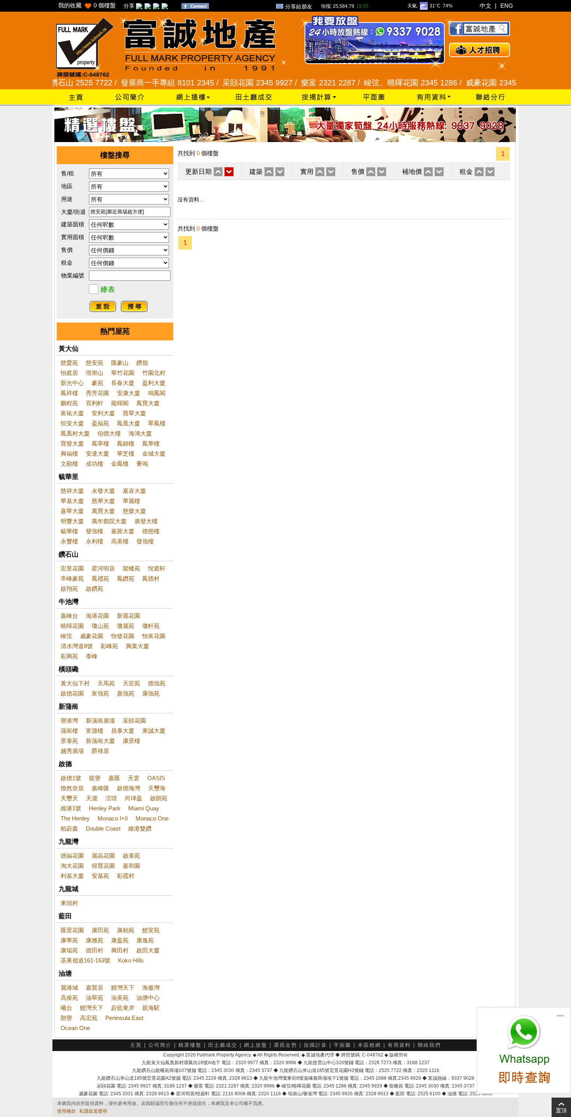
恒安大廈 (72, 423)
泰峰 (91, 656)
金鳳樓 (120, 463)
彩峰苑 (109, 646)
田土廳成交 (222, 1045)
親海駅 (151, 1007)
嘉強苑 (125, 693)
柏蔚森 (69, 828)
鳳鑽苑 (125, 578)
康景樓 (131, 740)
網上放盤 (255, 1045)
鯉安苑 (151, 930)
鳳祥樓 (69, 393)
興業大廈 (137, 646)
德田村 (94, 950)
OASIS (156, 778)
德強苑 (156, 683)
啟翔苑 (69, 588)
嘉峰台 (69, 615)
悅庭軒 (156, 568)
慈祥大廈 (72, 490)
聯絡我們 (429, 1045)
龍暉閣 (120, 403)
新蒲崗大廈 (100, 740)
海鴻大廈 (140, 433)
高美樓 (120, 541)
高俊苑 (69, 997)
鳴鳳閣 (156, 393)
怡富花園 (153, 636)
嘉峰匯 (100, 788)
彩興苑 (69, 656)
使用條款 (66, 1111)
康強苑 (151, 693)
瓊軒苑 (151, 626)
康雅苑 (94, 940)
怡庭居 (69, 372)
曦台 (66, 1007)
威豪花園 (91, 636)
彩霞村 (125, 875)
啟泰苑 (131, 855)
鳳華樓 (151, 443)
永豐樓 (69, 541)
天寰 (133, 778)
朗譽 (66, 1018)
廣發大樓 (146, 521)
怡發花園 (122, 636)
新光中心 (72, 383)
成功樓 (94, 463)
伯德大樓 (109, 433)
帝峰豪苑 (72, 578)
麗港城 (69, 987)
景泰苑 (69, 740)
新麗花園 (128, 615)
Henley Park (104, 808)
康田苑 (100, 930)
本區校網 (369, 1045)
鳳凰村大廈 (75, 433)
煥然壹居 (72, 788)
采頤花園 (134, 720)
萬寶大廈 (103, 511)
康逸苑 (145, 940)
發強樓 (94, 531)
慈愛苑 (69, 362)
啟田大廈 (148, 950)
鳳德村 (151, 578)
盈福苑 (100, 423)
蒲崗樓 (69, 730)
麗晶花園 (103, 855)
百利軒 (94, 403)
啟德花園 (72, 693)
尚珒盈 (133, 798)
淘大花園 (72, 865)
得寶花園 (103, 865)
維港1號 (71, 808)
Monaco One (152, 818)
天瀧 (91, 798)
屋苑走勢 (285, 1045)
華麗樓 (131, 501)
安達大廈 (97, 453)
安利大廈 (103, 413)
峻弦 (66, 636)
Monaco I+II (112, 818)
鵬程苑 (69, 403)
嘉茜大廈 (122, 531)
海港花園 (97, 615)
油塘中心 (148, 997)
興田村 (120, 950)
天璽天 (69, 798)
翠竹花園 (122, 372)
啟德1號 (71, 778)
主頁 (136, 1045)
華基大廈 (72, 501)
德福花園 (72, 855)
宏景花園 (72, 568)
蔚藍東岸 (122, 1007)
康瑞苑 (69, 950)
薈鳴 (142, 463)
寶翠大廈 (134, 413)
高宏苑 (88, 1018)
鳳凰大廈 (128, 423)
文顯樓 (69, 463)
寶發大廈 (72, 443)
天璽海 (156, 788)
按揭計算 (315, 1045)
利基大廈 (72, 875)
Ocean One (75, 1028)
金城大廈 (153, 453)
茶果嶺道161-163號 (85, 960)
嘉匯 (114, 778)
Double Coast (103, 828)
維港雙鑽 (139, 828)
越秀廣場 (72, 751)
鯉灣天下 (122, 987)
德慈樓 (151, 531)
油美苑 (120, 997)
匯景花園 (72, 930)
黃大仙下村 (75, 683)
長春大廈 (122, 383)
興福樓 (69, 453)
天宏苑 (131, 683)
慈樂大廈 (134, 511)
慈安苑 (94, 362)
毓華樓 (69, 531)
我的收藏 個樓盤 (87, 5)
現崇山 (94, 372)
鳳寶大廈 (148, 403)
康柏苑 (125, 930)
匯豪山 (120, 362)
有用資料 (399, 1045)
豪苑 (97, 383)
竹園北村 (153, 372)
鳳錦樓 (125, 443)
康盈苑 (120, 940)
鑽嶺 (142, 362)
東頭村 (69, 903)
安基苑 (100, 875)
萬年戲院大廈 (109, 521)
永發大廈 (103, 490)
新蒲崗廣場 (100, 720)
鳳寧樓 (100, 443)
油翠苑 (94, 997)
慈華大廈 (103, 501)
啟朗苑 (158, 798)
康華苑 (69, 940)
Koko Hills (131, 960)
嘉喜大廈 (134, 490)
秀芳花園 (97, 393)
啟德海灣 (128, 788)
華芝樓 (125, 453)
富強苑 (100, 693)
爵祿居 (100, 751)
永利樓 (94, 541)
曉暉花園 (72, 626)
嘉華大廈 (72, 511)
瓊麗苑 (125, 626)
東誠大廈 (153, 730)
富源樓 (94, 730)
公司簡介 (160, 1045)
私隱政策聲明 (93, 1111)
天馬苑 (106, 683)
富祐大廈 (72, 413)
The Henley (75, 818)
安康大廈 (128, 393)
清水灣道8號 (77, 646)
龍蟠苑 (131, 568)
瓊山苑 (100, 626)
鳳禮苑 (100, 578)
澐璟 (111, 798)
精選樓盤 (190, 1045)
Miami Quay (143, 808)
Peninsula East (124, 1018)
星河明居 (103, 568)
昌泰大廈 (122, 730)
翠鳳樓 (156, 423)
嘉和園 (131, 865)
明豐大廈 (72, 521)
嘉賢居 (94, 987)
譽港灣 (69, 720)
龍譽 (95, 778)
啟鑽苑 (94, 588)
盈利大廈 (153, 383)
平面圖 (342, 1045)
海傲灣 (151, 987)
